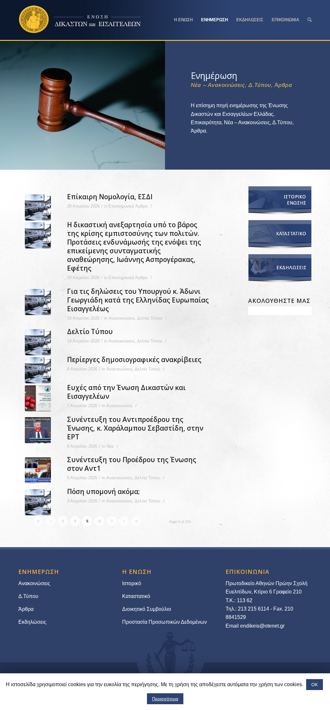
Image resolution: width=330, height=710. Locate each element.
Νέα (110, 446)
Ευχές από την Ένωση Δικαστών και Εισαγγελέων (126, 392)
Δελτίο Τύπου (90, 331)
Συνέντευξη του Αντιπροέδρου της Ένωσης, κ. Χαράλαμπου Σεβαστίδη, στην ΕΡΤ (135, 428)
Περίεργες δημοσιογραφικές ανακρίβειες (134, 359)
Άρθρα (26, 609)
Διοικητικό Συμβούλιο (146, 609)
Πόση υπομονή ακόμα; (103, 491)
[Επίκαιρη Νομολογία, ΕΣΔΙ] (38, 207)
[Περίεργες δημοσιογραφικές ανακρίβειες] (38, 370)
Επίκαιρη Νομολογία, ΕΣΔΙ (109, 196)
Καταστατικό (136, 596)
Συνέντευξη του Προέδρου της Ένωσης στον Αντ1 (131, 464)
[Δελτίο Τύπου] (38, 342)
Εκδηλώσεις (32, 622)
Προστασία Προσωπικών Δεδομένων (164, 622)
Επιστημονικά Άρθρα (128, 206)
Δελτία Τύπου (149, 318)
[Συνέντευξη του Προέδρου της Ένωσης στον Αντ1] (38, 470)
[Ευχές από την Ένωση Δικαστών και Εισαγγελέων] (38, 398)
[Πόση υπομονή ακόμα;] (38, 502)
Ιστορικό (131, 583)
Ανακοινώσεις (122, 318)
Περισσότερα (165, 698)
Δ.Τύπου (28, 596)
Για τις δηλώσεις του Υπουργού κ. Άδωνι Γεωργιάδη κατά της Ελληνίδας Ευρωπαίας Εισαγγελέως (138, 300)
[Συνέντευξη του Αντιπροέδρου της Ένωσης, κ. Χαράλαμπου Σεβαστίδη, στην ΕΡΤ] (38, 430)
